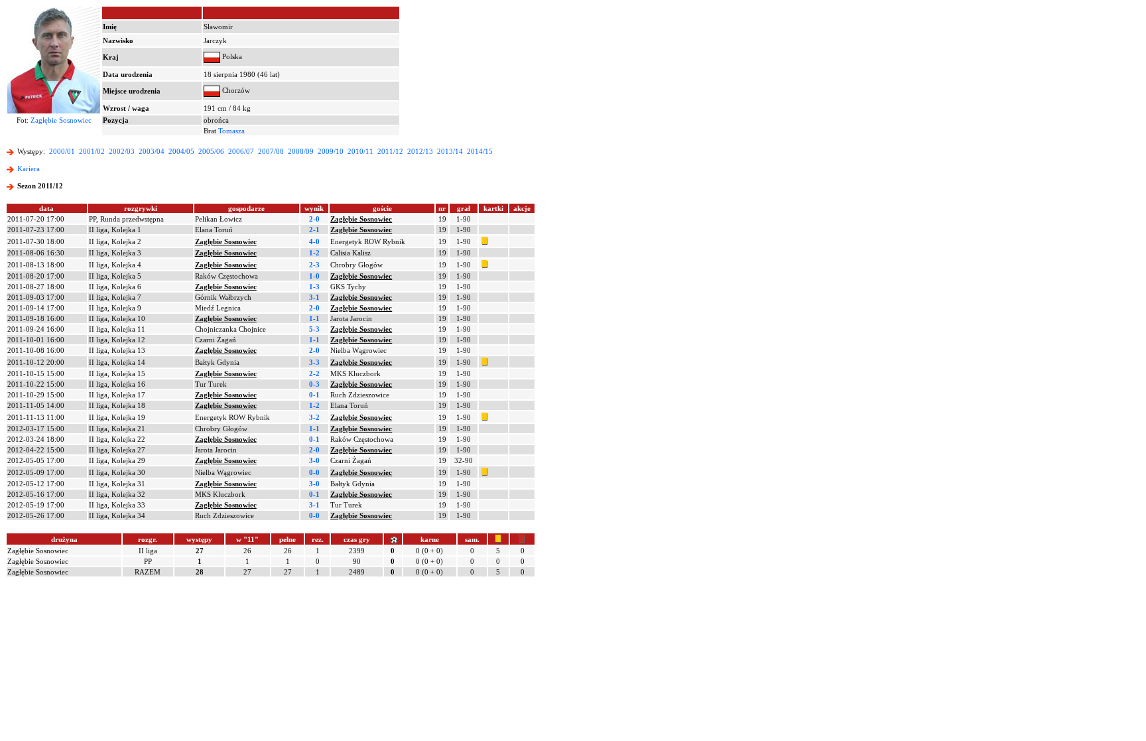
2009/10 (331, 151)
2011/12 (390, 151)
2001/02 (92, 151)
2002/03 (122, 151)
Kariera (28, 168)
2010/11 (360, 151)
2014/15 (480, 151)
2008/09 (301, 151)
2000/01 (62, 151)
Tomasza (231, 131)
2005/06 (211, 151)
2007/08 (271, 151)
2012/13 (420, 151)
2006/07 (241, 151)
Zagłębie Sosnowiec (61, 120)
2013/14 (450, 151)
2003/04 (151, 151)
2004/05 (181, 151)
